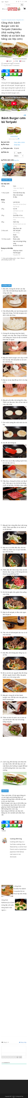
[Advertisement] (14, 974)
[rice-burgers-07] (15, 440)
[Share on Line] (16, 74)
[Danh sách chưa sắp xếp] (10, 1057)
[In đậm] (2, 1057)
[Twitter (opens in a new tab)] (17, 1)
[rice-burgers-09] (15, 478)
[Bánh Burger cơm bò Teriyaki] (14, 134)
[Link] (15, 1057)
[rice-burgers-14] (15, 609)
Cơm (15, 142)
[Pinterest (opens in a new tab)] (20, 1)
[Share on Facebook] (3, 71)
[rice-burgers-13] (15, 589)
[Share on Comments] (20, 74)
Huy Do (16, 160)
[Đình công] (7, 1057)
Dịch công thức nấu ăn (17, 58)
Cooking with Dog (7, 63)
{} (17, 1057)
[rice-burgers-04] (15, 377)
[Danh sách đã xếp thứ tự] (8, 1057)
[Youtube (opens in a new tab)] (26, 1)
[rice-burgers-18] (15, 692)
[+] (20, 1057)
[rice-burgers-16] (15, 650)
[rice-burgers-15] (15, 630)
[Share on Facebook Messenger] (8, 74)
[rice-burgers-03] (15, 355)
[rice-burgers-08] (15, 458)
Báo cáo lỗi (24, 58)
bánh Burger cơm (16, 83)
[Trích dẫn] (12, 1057)
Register (6, 1)
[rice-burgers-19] (15, 715)
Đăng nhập (23, 1042)
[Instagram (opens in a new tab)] (22, 1)
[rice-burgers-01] (15, 308)
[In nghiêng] (3, 1057)
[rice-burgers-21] (15, 785)
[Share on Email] (16, 71)
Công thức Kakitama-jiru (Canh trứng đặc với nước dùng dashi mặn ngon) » (7, 905)
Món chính (21, 142)
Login (2, 1)
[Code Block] (13, 1057)
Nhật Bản (17, 145)
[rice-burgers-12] (15, 567)
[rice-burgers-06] (15, 420)
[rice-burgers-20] (15, 737)
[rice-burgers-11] (15, 545)
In (23, 115)
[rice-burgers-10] (15, 500)
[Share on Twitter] (8, 71)
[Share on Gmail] (21, 71)
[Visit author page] (4, 840)
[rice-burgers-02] (15, 330)
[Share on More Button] (23, 74)
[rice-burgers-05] (15, 397)
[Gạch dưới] (5, 1057)
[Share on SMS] (12, 74)
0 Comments (16, 65)
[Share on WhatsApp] (3, 74)
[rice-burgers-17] (15, 670)
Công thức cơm (7, 65)
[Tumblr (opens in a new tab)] (24, 1)
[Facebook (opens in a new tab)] (19, 1)
